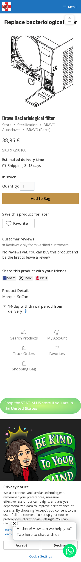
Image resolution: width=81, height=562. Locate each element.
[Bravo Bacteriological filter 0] (40, 63)
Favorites (57, 353)
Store (6, 124)
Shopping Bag (24, 369)
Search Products (24, 338)
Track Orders (24, 353)
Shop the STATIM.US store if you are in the (38, 405)
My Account (57, 338)
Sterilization (27, 124)
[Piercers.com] (6, 6)
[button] (18, 223)
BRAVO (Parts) (38, 129)
